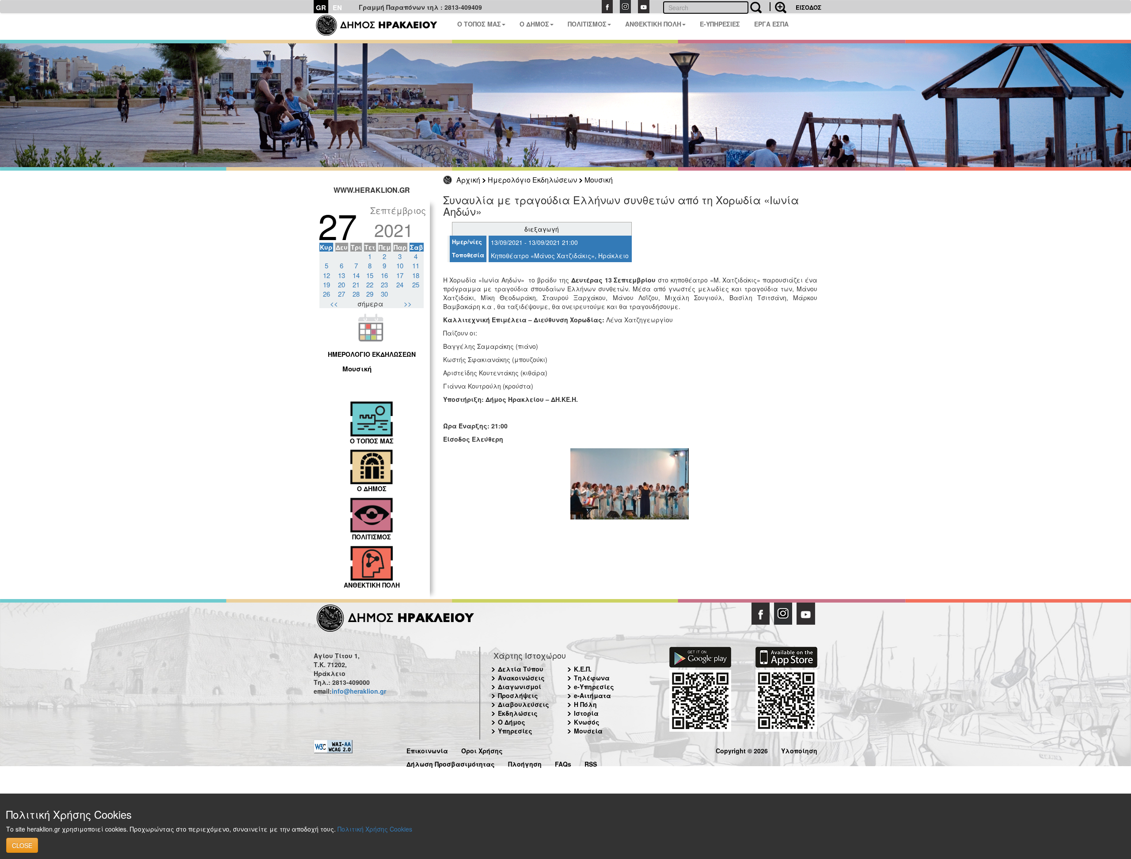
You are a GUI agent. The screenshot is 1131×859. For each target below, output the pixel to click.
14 (356, 275)
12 (326, 275)
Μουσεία (588, 730)
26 (326, 293)
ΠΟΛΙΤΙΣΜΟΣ (587, 23)
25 (415, 284)
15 (369, 275)
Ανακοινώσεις (521, 677)
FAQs (563, 763)
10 (399, 265)
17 (399, 275)
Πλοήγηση (525, 763)
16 (384, 275)
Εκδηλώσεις (518, 713)
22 (369, 284)
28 (356, 293)
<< (334, 303)
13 (341, 275)
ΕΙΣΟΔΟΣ (808, 7)
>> (408, 303)
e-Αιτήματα (592, 695)
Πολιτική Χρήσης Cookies (375, 829)
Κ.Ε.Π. (583, 668)
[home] (382, 26)
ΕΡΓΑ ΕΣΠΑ (771, 23)
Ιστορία (586, 713)
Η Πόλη (585, 704)
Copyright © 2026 (742, 749)
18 (415, 275)
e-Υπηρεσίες (594, 686)
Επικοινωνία (427, 749)
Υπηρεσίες (515, 730)
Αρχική (468, 180)
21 (356, 284)
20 (341, 284)
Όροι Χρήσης (482, 749)
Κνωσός (587, 722)
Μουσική (598, 180)
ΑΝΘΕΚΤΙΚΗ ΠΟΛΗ (653, 23)
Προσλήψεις (518, 695)
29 (369, 293)
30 (384, 293)
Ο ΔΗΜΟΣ (534, 23)
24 (399, 284)
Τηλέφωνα (592, 677)
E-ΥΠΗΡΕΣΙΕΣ (720, 23)
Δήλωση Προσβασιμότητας (450, 763)
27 (341, 293)
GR (321, 7)
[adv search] (778, 6)
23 (384, 284)
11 (415, 265)
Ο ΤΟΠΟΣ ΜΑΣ (479, 23)
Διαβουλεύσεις (523, 704)
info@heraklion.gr (359, 691)
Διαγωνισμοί (519, 686)
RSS (590, 763)
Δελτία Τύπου (520, 668)
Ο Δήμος (511, 722)
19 (326, 284)
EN (337, 7)
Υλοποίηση (799, 749)
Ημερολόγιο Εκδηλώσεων (532, 180)
